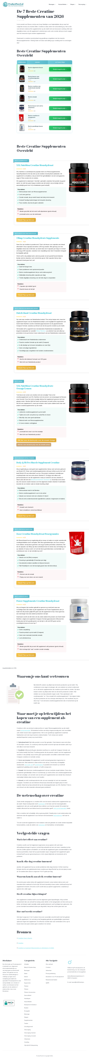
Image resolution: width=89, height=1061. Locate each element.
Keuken (26, 1008)
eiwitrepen (41, 804)
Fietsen (26, 986)
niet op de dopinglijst (60, 808)
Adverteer (49, 970)
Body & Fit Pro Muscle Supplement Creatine (37, 462)
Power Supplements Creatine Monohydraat (37, 601)
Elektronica (27, 980)
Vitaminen (27, 1039)
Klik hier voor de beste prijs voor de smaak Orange (36, 440)
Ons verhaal (49, 964)
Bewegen (51, 4)
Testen (26, 1023)
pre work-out (29, 765)
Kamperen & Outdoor (30, 1004)
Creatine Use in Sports (25, 938)
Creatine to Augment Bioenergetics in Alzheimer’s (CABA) (36, 948)
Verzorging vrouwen (30, 1036)
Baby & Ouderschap (30, 967)
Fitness (26, 989)
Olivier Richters (41, 331)
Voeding (26, 1042)
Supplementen (28, 1020)
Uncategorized (28, 1026)
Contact (48, 967)
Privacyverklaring (50, 973)
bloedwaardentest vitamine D (41, 479)
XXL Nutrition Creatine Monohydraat (34, 165)
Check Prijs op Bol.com (26, 220)
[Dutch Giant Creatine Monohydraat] (79, 341)
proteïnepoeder (25, 730)
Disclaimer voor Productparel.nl (55, 976)
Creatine (20, 943)
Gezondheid (27, 995)
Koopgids (27, 1011)
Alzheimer (42, 825)
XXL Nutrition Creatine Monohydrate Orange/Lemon (34, 387)
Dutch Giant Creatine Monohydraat (34, 313)
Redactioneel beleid (51, 980)
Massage (26, 1014)
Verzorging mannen (30, 1033)
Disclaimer (6, 991)
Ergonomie (27, 983)
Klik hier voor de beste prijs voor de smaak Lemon (34, 444)
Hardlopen (27, 998)
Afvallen (26, 964)
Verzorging (81, 4)
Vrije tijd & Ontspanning (31, 1045)
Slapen (72, 4)
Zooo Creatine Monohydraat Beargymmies (37, 534)
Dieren (26, 976)
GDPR (47, 983)
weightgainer (39, 765)
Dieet (25, 973)
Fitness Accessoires (29, 992)
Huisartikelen (62, 4)
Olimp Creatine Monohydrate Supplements (37, 238)
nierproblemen (57, 815)
